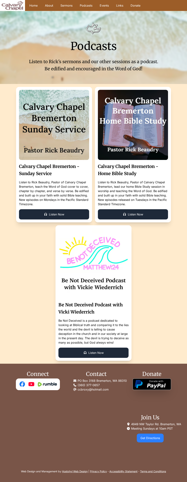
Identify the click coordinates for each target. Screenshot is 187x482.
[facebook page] (22, 384)
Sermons (66, 5)
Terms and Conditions (153, 471)
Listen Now (56, 214)
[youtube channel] (31, 384)
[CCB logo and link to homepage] (12, 5)
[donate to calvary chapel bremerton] (152, 384)
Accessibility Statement (123, 471)
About (49, 5)
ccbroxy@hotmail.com (93, 389)
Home (33, 5)
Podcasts (86, 5)
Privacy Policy (98, 471)
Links (119, 5)
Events (104, 5)
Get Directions (150, 438)
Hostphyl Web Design (75, 471)
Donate (135, 5)
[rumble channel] (47, 384)
